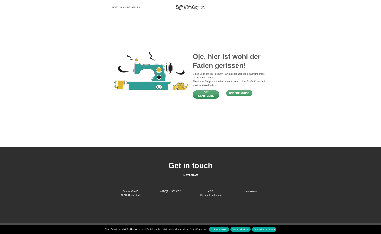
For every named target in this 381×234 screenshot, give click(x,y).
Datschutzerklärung (210, 195)
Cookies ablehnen (240, 229)
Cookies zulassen (219, 229)
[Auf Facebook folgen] (188, 207)
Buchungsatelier (130, 7)
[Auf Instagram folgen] (192, 207)
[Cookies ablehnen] (377, 230)
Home (115, 7)
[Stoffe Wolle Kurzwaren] (190, 7)
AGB (210, 191)
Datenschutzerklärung (264, 229)
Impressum (251, 191)
